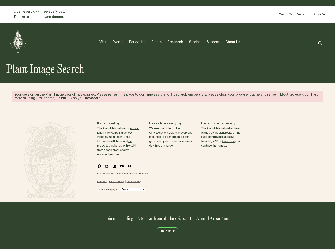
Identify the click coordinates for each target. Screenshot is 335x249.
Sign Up (170, 231)
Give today (229, 141)
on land (134, 128)
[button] (320, 43)
